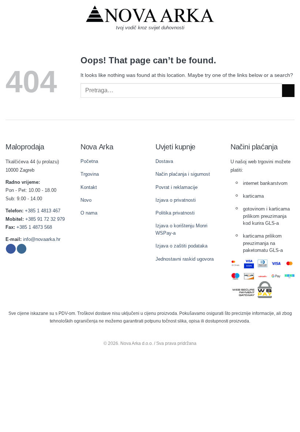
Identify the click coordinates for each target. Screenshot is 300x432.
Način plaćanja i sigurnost (182, 174)
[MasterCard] (290, 263)
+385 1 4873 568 (34, 227)
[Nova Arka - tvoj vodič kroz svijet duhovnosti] (150, 13)
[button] (9, 20)
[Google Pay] (276, 276)
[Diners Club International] (262, 263)
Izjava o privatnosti (175, 200)
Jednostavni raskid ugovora (184, 259)
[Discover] (249, 276)
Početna (89, 161)
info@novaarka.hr (41, 239)
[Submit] (288, 90)
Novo (85, 200)
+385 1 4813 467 (42, 210)
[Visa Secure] (249, 263)
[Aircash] (262, 276)
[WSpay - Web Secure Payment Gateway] (252, 289)
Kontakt (88, 187)
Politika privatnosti (175, 213)
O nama (88, 213)
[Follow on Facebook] (11, 249)
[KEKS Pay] (290, 276)
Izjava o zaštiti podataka (181, 246)
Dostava (164, 161)
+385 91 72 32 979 (45, 219)
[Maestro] (235, 276)
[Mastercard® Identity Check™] (235, 263)
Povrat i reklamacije (176, 187)
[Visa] (276, 263)
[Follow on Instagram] (22, 249)
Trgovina (89, 174)
